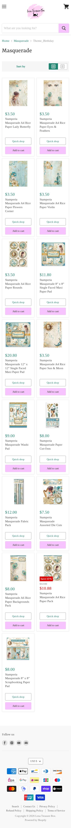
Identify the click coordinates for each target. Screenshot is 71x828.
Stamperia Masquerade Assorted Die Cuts (51, 521)
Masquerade (21, 40)
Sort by (20, 66)
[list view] (62, 66)
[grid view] (53, 66)
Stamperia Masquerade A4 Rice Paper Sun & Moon (52, 364)
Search (15, 806)
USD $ (33, 761)
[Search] (64, 28)
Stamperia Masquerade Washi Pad (16, 444)
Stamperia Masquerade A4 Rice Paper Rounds (18, 283)
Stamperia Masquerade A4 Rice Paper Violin (52, 203)
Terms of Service (56, 810)
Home (5, 40)
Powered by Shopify (35, 820)
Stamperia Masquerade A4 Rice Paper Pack (52, 597)
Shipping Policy (34, 810)
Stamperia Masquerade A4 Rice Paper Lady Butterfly (18, 122)
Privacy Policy (47, 806)
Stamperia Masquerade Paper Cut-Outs (51, 444)
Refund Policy (13, 810)
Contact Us (29, 806)
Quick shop (18, 141)
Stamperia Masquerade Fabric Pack (17, 521)
